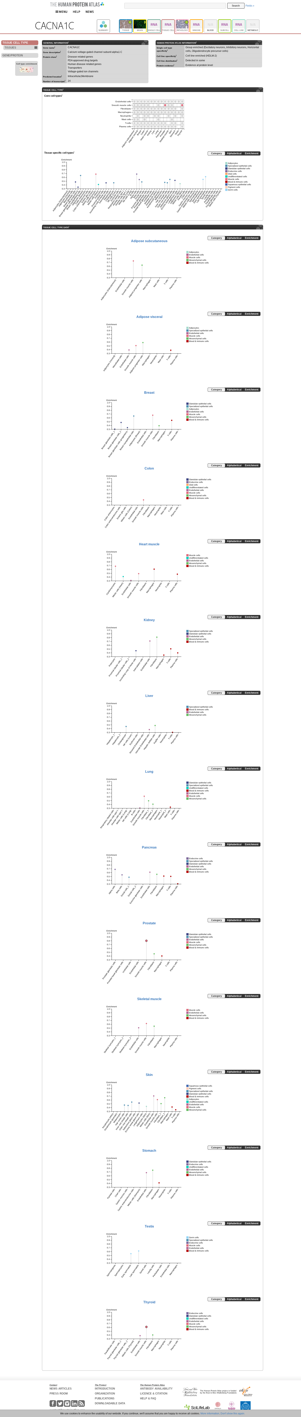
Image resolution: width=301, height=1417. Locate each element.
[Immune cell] (197, 21)
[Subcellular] (225, 21)
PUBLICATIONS (104, 1398)
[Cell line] (239, 21)
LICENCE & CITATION (153, 1393)
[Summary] (108, 21)
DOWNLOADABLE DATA (110, 1403)
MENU (63, 11)
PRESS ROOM (59, 1393)
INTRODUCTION (105, 1388)
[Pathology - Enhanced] (182, 21)
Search (236, 5)
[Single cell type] (154, 21)
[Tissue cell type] (168, 21)
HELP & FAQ (148, 1398)
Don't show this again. (233, 1413)
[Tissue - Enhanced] (126, 21)
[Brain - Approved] (140, 21)
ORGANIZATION (105, 1393)
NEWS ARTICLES (61, 1388)
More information (209, 1413)
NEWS (90, 11)
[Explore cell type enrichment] (26, 70)
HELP (76, 11)
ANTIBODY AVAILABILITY (156, 1388)
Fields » (250, 5)
